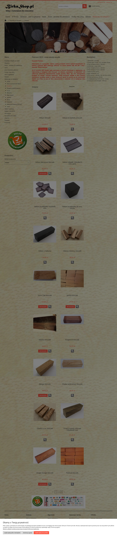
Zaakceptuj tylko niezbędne (12, 532)
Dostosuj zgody (27, 532)
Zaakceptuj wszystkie (41, 532)
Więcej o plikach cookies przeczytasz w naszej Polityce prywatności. (21, 529)
